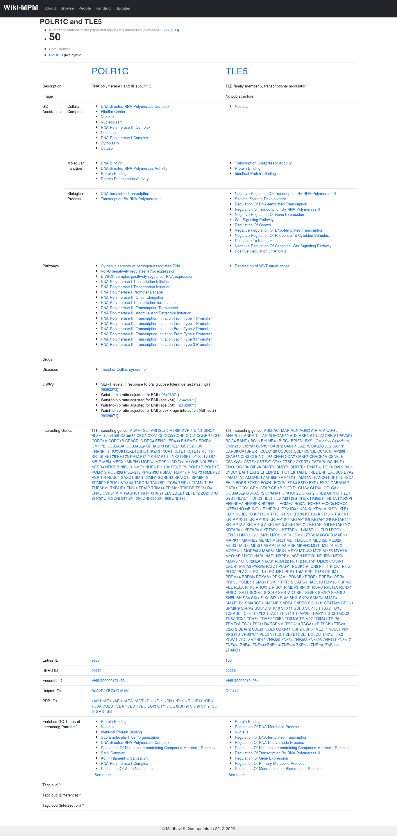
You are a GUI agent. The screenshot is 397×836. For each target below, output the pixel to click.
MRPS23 (163, 461)
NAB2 (259, 555)
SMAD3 (316, 597)
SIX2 (265, 597)
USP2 (297, 629)
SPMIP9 (233, 608)
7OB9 (208, 700)
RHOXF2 (263, 587)
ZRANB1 (233, 650)
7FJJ (198, 700)
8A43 (151, 706)
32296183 (170, 29)
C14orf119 (340, 440)
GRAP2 (308, 493)
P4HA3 (245, 566)
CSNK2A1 (234, 461)
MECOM (304, 540)
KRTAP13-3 (277, 524)
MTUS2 (305, 550)
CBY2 (152, 435)
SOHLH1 (315, 603)
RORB (317, 587)
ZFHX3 (337, 634)
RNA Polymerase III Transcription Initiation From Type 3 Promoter (156, 339)
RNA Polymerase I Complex (124, 137)
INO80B (244, 508)
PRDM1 (331, 571)
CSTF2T (264, 461)
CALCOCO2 (321, 446)
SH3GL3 (338, 592)
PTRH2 (287, 582)
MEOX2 (119, 461)
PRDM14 (233, 576)
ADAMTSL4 (140, 430)
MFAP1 (270, 545)
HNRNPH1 (100, 451)
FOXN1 (267, 482)
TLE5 (237, 70)
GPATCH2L (291, 493)
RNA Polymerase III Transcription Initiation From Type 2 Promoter (156, 328)
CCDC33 (165, 435)
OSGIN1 (336, 561)
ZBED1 (178, 493)
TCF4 (172, 482)
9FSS (107, 711)
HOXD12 (131, 451)
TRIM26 (291, 618)
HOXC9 (341, 503)
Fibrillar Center (113, 111)
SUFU (299, 608)
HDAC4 (242, 498)
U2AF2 (231, 629)
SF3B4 (311, 592)
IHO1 (144, 451)
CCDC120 (268, 451)
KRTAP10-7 (279, 519)
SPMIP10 (200, 477)
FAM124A (234, 477)
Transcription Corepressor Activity (263, 163)
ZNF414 (329, 639)
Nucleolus (109, 132)
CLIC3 (255, 456)
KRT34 (298, 514)
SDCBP (270, 592)
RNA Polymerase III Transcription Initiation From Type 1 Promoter (156, 318)
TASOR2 (141, 482)
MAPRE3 (249, 540)
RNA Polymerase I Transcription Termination (138, 302)
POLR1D (195, 467)
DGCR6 (242, 467)
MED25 (334, 540)
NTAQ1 (268, 561)
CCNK (179, 435)
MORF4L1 (234, 550)
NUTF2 (296, 561)
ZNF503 (259, 644)
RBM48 (180, 472)
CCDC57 (285, 451)
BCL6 (255, 440)
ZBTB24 (308, 634)
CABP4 (290, 446)
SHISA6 (243, 597)
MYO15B (233, 555)
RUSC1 (113, 477)
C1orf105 (111, 435)
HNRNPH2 (234, 503)
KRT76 (123, 456)
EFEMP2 (268, 472)
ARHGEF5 (160, 430)
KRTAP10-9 (321, 519)
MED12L (320, 540)
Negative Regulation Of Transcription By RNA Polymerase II (285, 193)
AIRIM (316, 430)
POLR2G (115, 472)
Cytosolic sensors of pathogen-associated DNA (140, 265)
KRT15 (272, 514)
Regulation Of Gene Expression (261, 758)
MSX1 (281, 550)
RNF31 (305, 587)
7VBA (119, 706)
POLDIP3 (179, 467)
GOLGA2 (331, 487)
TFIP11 (184, 482)
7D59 (159, 700)
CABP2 (276, 446)
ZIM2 (108, 498)
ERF (322, 472)
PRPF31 (326, 576)
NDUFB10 (208, 461)
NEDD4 (98, 467)
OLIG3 (322, 561)
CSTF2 (250, 461)
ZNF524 (273, 644)
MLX (338, 545)
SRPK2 (247, 608)
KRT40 (324, 514)
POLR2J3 (132, 472)
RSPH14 (99, 477)
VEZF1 (322, 629)
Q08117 (232, 690)
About (50, 8)
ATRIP (175, 430)
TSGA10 (292, 623)
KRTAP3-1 (160, 456)
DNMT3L (314, 467)
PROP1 (311, 576)
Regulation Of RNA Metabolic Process (267, 726)
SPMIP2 (99, 482)
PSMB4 (259, 582)
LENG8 (232, 535)
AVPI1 (187, 430)
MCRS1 (278, 540)
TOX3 (241, 618)
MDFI (291, 540)
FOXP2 (280, 482)
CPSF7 (302, 456)
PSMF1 (273, 582)
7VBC (141, 706)
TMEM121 (100, 487)
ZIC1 (243, 639)
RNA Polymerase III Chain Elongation (132, 297)
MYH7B (340, 550)
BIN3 (198, 430)
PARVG (258, 566)
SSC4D (261, 608)
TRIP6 (333, 618)
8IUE (171, 706)
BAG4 (231, 440)
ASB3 (304, 435)
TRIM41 (320, 618)
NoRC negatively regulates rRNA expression (138, 271)
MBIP (96, 461)
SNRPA (286, 603)
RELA (239, 587)
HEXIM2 (281, 498)
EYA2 (348, 472)
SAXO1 (127, 477)
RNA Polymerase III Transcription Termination (139, 307)
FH (183, 440)
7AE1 (106, 700)
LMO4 (286, 535)
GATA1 (231, 487)
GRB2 (321, 493)
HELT (268, 498)
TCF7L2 (258, 613)
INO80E (258, 508)
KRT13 (260, 514)
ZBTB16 (293, 634)
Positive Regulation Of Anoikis (260, 251)
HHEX (303, 498)
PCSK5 (298, 566)
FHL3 (230, 482)
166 (229, 660)
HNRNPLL (269, 503)
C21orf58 (127, 435)
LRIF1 (185, 456)
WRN (145, 493)
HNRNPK (252, 503)
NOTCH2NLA (249, 561)
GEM (254, 487)
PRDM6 (248, 576)
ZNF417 (344, 639)
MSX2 (292, 550)
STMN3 (126, 482)
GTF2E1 (343, 493)
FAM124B (251, 477)
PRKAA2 (279, 576)
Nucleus (108, 116)
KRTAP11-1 (342, 519)
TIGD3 (329, 613)
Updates (122, 8)
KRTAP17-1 (298, 524)
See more (102, 774)
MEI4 (106, 461)
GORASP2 (255, 493)
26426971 (170, 394)
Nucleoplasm (112, 122)
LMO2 (275, 535)
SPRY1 (113, 482)
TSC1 (246, 623)
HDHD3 (256, 498)
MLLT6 (327, 545)
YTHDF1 (277, 634)
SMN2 (151, 477)
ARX (294, 435)
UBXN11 (283, 629)
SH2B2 (324, 592)
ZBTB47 (323, 634)
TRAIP (144, 487)
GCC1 (244, 487)
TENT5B (287, 613)
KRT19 (97, 456)
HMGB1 (316, 498)
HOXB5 (314, 503)
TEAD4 (272, 613)
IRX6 (294, 508)
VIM (119, 493)
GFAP (265, 487)
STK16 (274, 608)
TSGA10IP (310, 623)
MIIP (291, 545)
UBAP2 (244, 629)
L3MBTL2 (309, 529)
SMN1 (140, 477)
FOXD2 (253, 482)
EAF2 (254, 472)
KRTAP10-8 (300, 519)
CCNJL (310, 451)
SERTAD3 (286, 592)
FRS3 (292, 482)
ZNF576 (288, 644)
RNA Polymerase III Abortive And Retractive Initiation (146, 313)
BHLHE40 (269, 440)
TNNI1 (132, 487)
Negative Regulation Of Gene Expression (269, 214)
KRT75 (110, 456)
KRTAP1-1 (339, 514)
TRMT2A (233, 623)
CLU (217, 435)
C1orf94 (248, 446)
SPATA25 (332, 603)
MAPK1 (340, 535)
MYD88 (178, 461)
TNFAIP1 (118, 487)
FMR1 (192, 440)
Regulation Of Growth (253, 225)
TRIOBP (187, 487)
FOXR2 (205, 440)
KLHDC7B (244, 514)
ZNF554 (135, 498)
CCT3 (190, 435)
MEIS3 (256, 545)
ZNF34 (287, 639)
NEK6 (338, 555)
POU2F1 (276, 571)
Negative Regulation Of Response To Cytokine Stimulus (282, 235)
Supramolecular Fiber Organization (130, 737)
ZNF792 (317, 644)
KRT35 (311, 514)
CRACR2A (134, 440)
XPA (154, 493)
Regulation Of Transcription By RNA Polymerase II (277, 209)
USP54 (109, 493)
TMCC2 (342, 613)
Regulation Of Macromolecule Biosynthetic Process (278, 768)
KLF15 (207, 451)
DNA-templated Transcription (125, 193)
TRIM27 (172, 487)
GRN (331, 493)
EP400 (174, 440)
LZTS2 (209, 456)
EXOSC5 (335, 472)
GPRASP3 (155, 446)
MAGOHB (324, 535)
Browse (67, 8)
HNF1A (331, 498)
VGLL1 (334, 629)
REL (229, 587)
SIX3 (274, 597)
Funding (103, 8)
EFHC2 (161, 440)
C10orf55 (323, 440)
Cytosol (107, 148)
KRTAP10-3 (258, 519)
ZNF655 (149, 498)
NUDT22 (282, 561)
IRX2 (284, 508)
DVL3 (348, 467)
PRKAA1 (263, 576)
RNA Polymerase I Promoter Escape (132, 292)
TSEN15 (277, 623)
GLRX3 (316, 487)
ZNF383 (300, 639)
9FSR (96, 711)
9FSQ (212, 706)
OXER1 (232, 566)
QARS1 (300, 582)
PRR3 (339, 576)
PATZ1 (271, 566)
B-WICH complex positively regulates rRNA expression (147, 276)
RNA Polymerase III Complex (126, 127)
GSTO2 (187, 446)
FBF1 (332, 477)
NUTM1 (309, 561)
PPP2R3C (150, 472)
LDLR (323, 529)
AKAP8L (330, 430)
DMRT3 (282, 467)
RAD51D (315, 582)
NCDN (297, 555)
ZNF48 (245, 644)
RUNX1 (345, 587)
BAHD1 (243, 440)
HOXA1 (300, 503)
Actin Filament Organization (124, 758)
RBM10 (330, 582)
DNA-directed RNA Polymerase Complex (135, 106)
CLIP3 (267, 456)
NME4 (150, 467)
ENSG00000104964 (242, 680)
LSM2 (298, 535)
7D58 (149, 700)
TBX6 (336, 608)
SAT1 (243, 592)
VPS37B (233, 634)
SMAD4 (330, 597)
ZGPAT (232, 639)
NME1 (139, 467)
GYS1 (230, 498)
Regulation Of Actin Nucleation (127, 768)
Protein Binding (113, 173)
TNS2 (230, 618)
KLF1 (343, 508)
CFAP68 (232, 456)
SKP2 (304, 597)
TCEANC (233, 613)
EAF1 (243, 472)
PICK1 (335, 566)
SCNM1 (256, 592)
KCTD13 (194, 451)
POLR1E (211, 467)
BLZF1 (97, 435)
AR (264, 435)
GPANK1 (272, 493)
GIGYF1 (290, 487)
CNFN (278, 456)
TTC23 (339, 623)
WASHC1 (132, 493)
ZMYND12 (257, 639)
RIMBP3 (195, 472)
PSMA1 (166, 472)
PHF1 (324, 566)
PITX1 (347, 566)
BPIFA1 (297, 440)
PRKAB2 (296, 576)
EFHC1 (283, 472)
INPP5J (272, 508)
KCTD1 (179, 451)
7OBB (108, 706)
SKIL (293, 597)
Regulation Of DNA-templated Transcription (271, 204)
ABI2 (268, 430)
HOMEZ (286, 503)
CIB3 (245, 456)
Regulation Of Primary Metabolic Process (270, 763)
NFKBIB (112, 467)
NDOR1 (309, 555)
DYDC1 (232, 472)
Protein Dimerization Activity (125, 178)
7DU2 (179, 700)
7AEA (128, 700)
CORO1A (99, 440)
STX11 (287, 608)
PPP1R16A (294, 571)
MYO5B (192, 461)
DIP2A (255, 467)
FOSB (241, 482)
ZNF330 (273, 639)
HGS (293, 498)
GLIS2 (303, 487)
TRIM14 (157, 487)
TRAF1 (253, 618)
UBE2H (258, 629)
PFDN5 (312, 566)
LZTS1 (197, 456)
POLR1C (110, 70)
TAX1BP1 (158, 482)
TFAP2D (302, 613)
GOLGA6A (115, 446)
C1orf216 (233, 446)
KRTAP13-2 (256, 524)
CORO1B (116, 440)
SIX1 (255, 597)
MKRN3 (133, 461)
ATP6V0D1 (343, 435)
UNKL (96, 493)
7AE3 (117, 700)
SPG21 (347, 603)
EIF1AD (297, 472)
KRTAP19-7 (340, 524)
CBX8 (141, 435)
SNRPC (300, 603)
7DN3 (169, 700)
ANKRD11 (252, 435)
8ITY (161, 706)
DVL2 (338, 467)
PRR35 (231, 582)
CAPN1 (338, 446)
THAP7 (317, 613)
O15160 (122, 690)
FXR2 (324, 482)
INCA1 (166, 451)
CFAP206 (337, 451)
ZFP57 (97, 498)
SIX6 (284, 597)
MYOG (247, 555)
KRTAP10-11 (236, 519)
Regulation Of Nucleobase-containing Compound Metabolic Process (158, 747)
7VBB (130, 706)
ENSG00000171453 (108, 680)
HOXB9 (116, 451)
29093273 (109, 389)
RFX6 (250, 587)
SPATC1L (182, 477)
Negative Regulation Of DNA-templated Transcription (279, 230)
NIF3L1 (126, 467)
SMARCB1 (235, 603)
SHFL (230, 597)
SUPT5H (312, 608)
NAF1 (270, 555)
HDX (198, 446)
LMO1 (264, 535)
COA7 (290, 456)
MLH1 (316, 545)
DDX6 (230, 467)
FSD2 (303, 482)
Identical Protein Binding (255, 173)
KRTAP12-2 (140, 456)
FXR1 (314, 482)
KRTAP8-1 (291, 529)
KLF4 (230, 514)
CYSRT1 (303, 461)
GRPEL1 (172, 446)
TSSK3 (327, 623)
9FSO (191, 706)
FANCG (320, 477)
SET (300, 592)
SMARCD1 (254, 603)
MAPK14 (233, 540)
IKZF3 (155, 451)
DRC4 (149, 440)
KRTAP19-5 (319, 524)
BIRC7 (208, 430)
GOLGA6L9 (135, 446)
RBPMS (344, 582)
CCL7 (298, 451)
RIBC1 (277, 587)
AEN (294, 430)
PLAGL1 (244, 571)
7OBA (97, 706)
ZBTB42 (193, 493)
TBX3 (326, 608)
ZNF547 (120, 498)
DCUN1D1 (335, 461)
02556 (231, 670)
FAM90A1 (304, 477)
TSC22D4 (204, 487)
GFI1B (276, 487)
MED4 (244, 545)
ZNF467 (232, 644)
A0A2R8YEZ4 (103, 690)
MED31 (232, 545)
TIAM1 (197, 482)
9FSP (201, 706)
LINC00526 (248, 535)
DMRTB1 (298, 467)
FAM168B (269, 477)
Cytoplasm (110, 143)
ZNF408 (315, 639)
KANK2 (306, 508)
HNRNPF (345, 498)
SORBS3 (165, 477)
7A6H (96, 700)
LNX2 (174, 456)
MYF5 (328, 550)
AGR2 (305, 430)
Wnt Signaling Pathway (254, 219)
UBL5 (270, 629)
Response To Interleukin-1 (257, 240)
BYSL (309, 440)
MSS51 (268, 550)
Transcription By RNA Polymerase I (131, 198)
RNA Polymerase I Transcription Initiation (135, 281)
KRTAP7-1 (272, 529)
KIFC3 (333, 508)
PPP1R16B (314, 571)
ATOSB (326, 435)
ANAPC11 (234, 435)
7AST (139, 700)
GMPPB (98, 446)
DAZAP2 (319, 461)
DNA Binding (111, 163)
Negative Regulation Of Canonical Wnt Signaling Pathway (283, 245)
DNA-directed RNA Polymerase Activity (134, 168)
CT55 (276, 461)
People (84, 8)
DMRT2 (268, 467)
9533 (96, 660)
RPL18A (331, 587)
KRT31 (285, 514)
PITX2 (231, 571)
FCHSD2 (346, 477)
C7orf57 (262, 446)
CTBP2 (288, 461)
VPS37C (248, 634)
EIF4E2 (311, 472)
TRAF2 (266, 618)
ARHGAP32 (279, 435)
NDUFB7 (324, 555)
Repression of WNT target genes (262, 265)
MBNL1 (265, 540)
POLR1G (99, 472)
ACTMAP (281, 430)
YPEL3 (165, 493)
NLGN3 (231, 561)
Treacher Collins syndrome (123, 369)
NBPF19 (283, 555)
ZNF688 (164, 498)
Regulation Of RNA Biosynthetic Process (269, 742)
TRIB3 (278, 618)
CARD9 (232, 451)
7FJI (189, 700)
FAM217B (287, 477)
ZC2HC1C (209, 493)
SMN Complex (113, 753)
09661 (97, 670)
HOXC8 (328, 503)
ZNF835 (178, 498)
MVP (317, 550)
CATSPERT (249, 451)
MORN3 (147, 461)
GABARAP (339, 482)
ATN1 (314, 435)
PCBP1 (284, 566)
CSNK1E (336, 456)
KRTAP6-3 (253, 529)
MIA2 (281, 545)
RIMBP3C (211, 472)
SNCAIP (271, 603)
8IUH (180, 706)
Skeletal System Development (260, 198)
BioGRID (56, 54)
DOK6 (328, 467)
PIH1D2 (163, 467)
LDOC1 (335, 529)
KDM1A (319, 508)
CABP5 (304, 446)
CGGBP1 (204, 435)
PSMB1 (245, 582)
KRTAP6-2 (234, 529)
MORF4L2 (252, 550)
